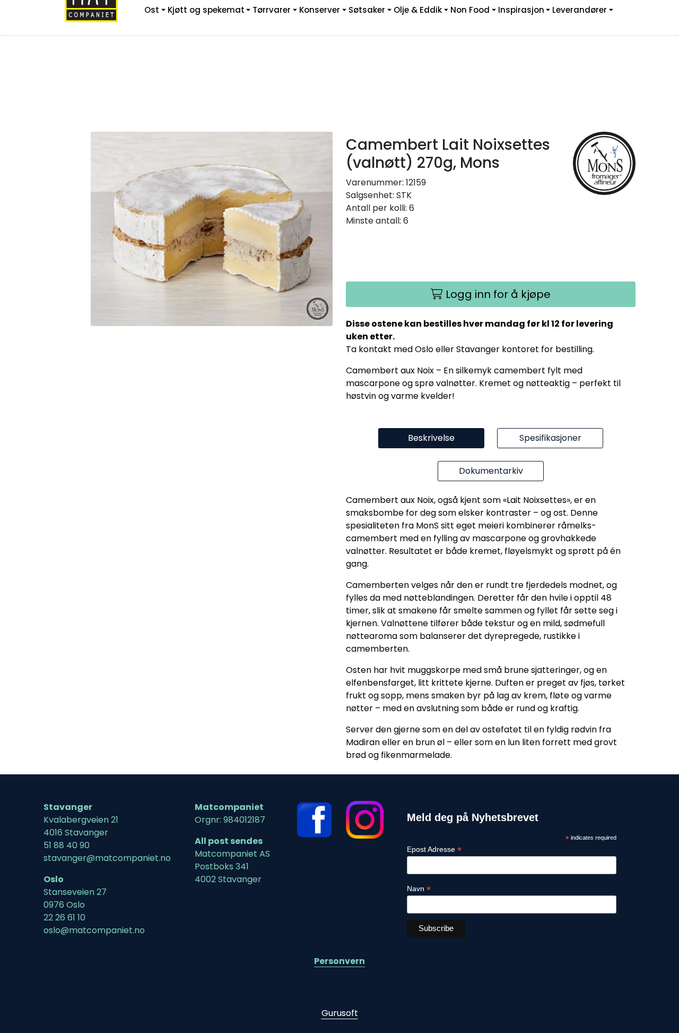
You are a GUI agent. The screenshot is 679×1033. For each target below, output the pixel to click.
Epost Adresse (434, 849)
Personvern (339, 961)
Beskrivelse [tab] (431, 438)
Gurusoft (339, 1013)
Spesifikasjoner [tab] (550, 438)
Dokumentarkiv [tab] (491, 471)
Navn (419, 889)
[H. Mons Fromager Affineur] (604, 163)
